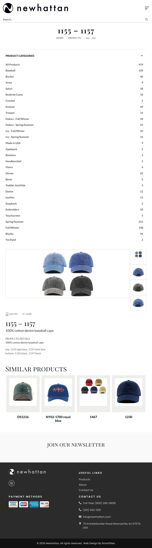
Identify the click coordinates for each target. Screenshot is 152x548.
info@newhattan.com (97, 517)
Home (60, 38)
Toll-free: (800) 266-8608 (99, 503)
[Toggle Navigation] (147, 8)
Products (74, 38)
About (83, 485)
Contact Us (86, 490)
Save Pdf (13, 314)
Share (29, 314)
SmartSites (108, 543)
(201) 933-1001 (92, 510)
